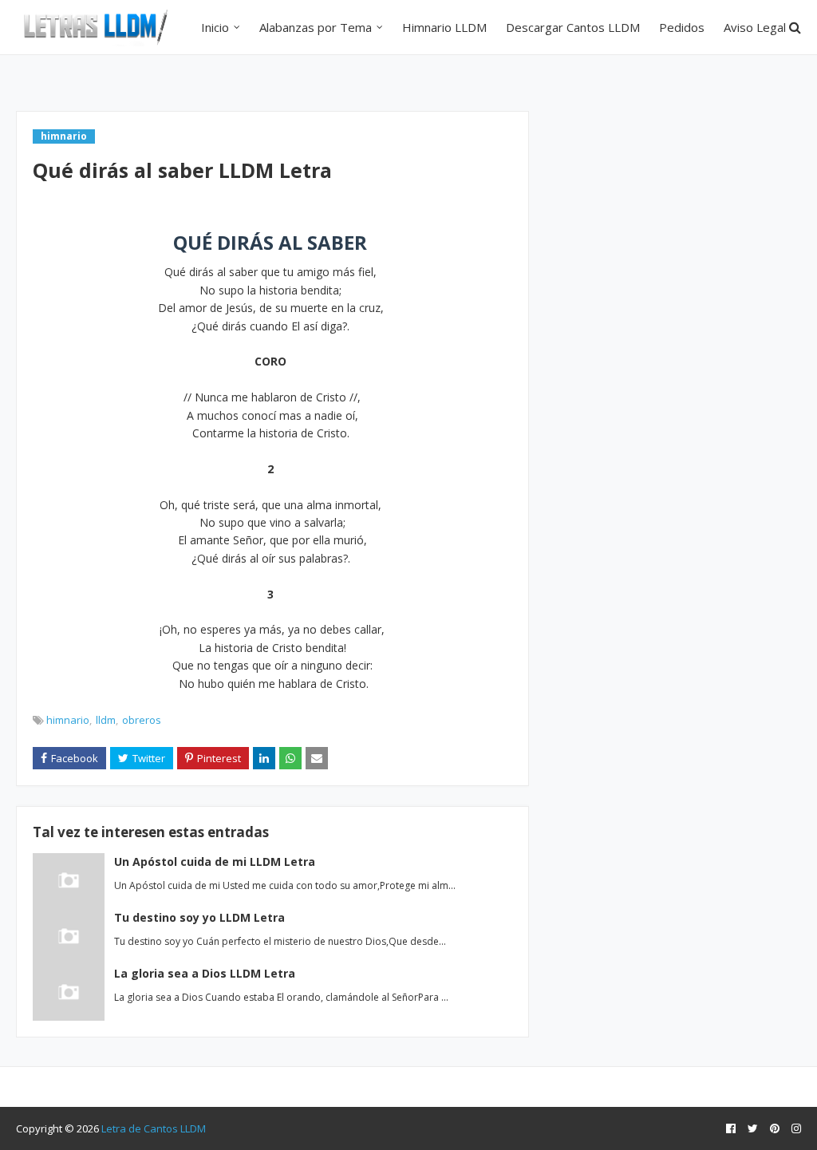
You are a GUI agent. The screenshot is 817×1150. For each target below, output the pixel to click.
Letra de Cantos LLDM (153, 1128)
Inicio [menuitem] (215, 27)
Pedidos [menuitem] (682, 27)
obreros (141, 720)
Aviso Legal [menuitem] (755, 27)
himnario (67, 720)
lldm (106, 720)
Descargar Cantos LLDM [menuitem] (573, 27)
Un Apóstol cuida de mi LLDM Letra (214, 861)
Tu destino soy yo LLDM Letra (199, 917)
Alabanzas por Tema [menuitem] (315, 27)
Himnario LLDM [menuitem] (444, 27)
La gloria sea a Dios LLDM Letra (204, 973)
